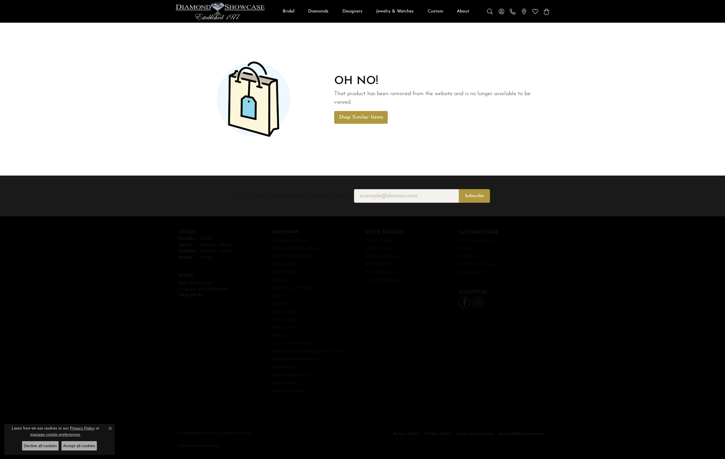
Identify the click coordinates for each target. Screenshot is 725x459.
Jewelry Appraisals (382, 256)
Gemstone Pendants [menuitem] (290, 375)
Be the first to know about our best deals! (292, 196)
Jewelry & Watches (395, 11)
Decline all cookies (40, 445)
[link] (512, 11)
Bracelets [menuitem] (280, 304)
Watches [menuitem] (279, 336)
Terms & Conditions (475, 434)
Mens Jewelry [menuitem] (284, 328)
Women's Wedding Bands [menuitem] (295, 359)
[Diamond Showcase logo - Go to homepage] (220, 11)
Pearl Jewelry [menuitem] (283, 312)
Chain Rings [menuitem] (283, 367)
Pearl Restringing (381, 272)
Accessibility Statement (521, 434)
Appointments (472, 272)
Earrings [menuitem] (279, 280)
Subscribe (474, 196)
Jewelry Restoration (382, 280)
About (463, 11)
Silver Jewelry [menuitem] (284, 320)
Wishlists (467, 256)
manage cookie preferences (55, 434)
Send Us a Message (477, 264)
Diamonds (318, 11)
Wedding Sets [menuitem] (285, 264)
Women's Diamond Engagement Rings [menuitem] (307, 351)
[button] (490, 11)
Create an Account (476, 240)
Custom (435, 11)
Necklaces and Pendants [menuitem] (294, 288)
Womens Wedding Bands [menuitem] (295, 248)
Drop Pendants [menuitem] (286, 383)
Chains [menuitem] (278, 296)
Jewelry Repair (378, 248)
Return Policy (406, 434)
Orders (465, 248)
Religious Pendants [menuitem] (289, 391)
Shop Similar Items (361, 117)
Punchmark (209, 446)
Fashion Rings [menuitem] (285, 272)
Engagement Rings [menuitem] (289, 240)
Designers (352, 11)
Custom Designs (380, 240)
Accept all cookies (79, 445)
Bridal (289, 11)
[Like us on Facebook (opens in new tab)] (464, 302)
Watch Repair (378, 264)
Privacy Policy (438, 434)
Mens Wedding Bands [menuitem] (292, 256)
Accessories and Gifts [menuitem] (291, 343)
